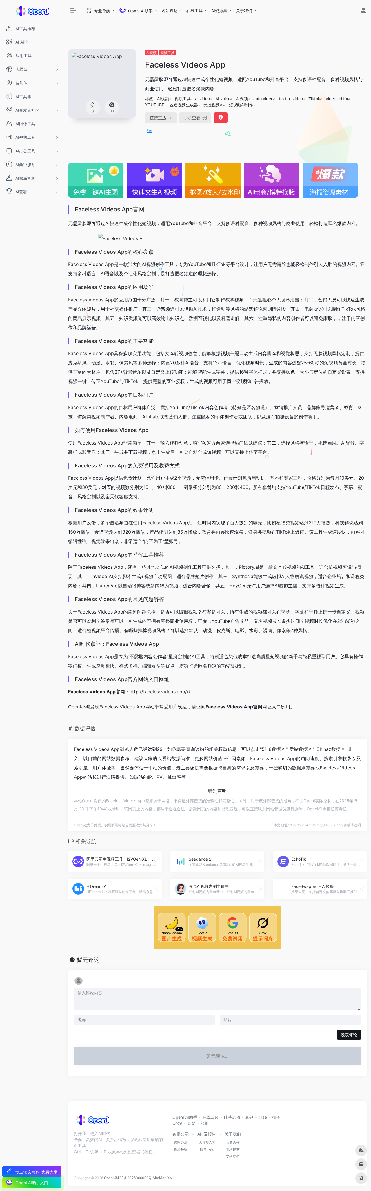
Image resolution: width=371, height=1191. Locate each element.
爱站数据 (298, 749)
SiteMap (159, 1178)
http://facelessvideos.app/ (158, 692)
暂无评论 (88, 959)
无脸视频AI (213, 104)
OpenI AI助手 (184, 1117)
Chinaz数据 (328, 749)
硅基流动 (232, 1117)
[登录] (363, 11)
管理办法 (181, 1142)
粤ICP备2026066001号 (133, 1178)
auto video (263, 98)
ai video (202, 98)
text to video (291, 98)
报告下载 (207, 1149)
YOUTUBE (154, 104)
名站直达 (169, 10)
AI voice (222, 98)
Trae (263, 1117)
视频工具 (167, 53)
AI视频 (151, 53)
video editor (337, 98)
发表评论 (349, 1034)
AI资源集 (219, 10)
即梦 (192, 1123)
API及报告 (206, 1133)
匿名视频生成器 (184, 104)
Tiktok (314, 98)
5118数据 (271, 749)
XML (171, 1178)
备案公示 (180, 1133)
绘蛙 (205, 1123)
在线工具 (194, 10)
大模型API (207, 1142)
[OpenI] (92, 1122)
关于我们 (244, 10)
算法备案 (181, 1149)
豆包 (249, 1117)
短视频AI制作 (241, 104)
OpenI (109, 1178)
